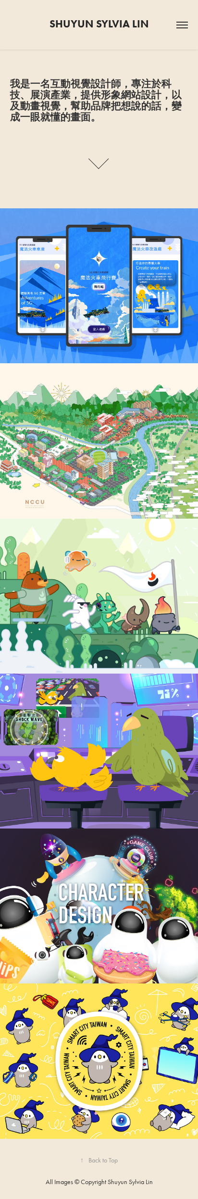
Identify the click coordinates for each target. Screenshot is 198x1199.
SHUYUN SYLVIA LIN (99, 23)
